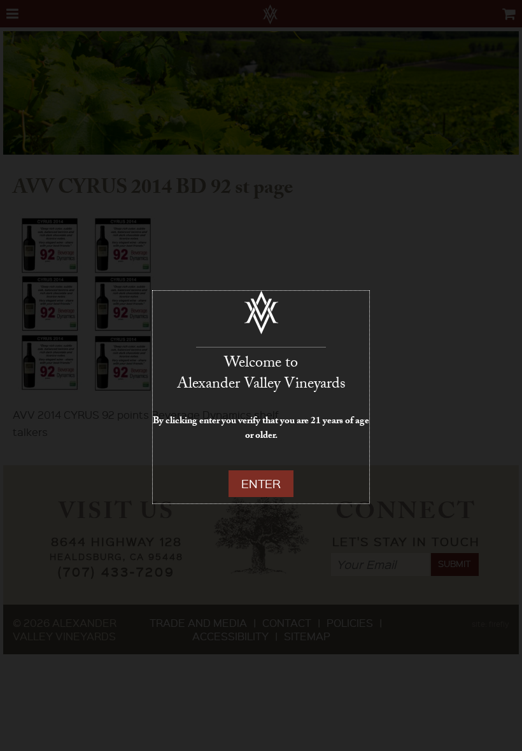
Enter (261, 483)
